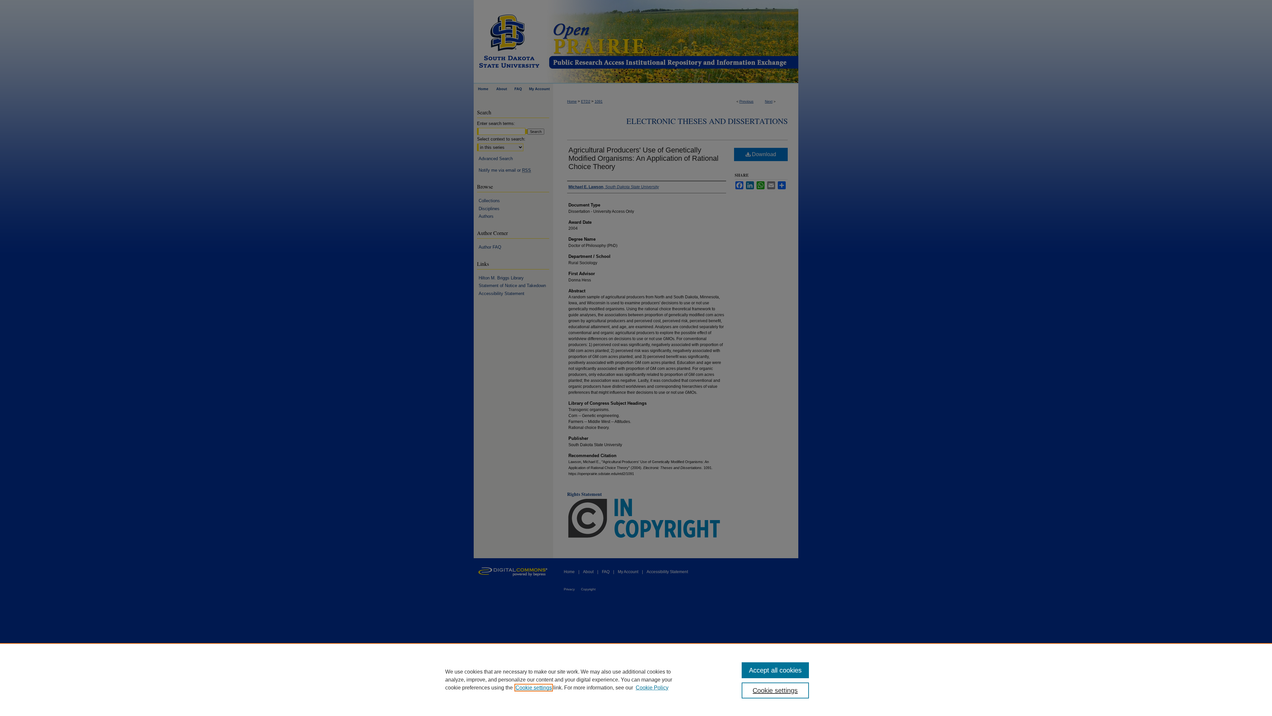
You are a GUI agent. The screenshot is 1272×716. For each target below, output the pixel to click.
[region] (636, 679)
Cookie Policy (652, 687)
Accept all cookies (775, 670)
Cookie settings (533, 687)
